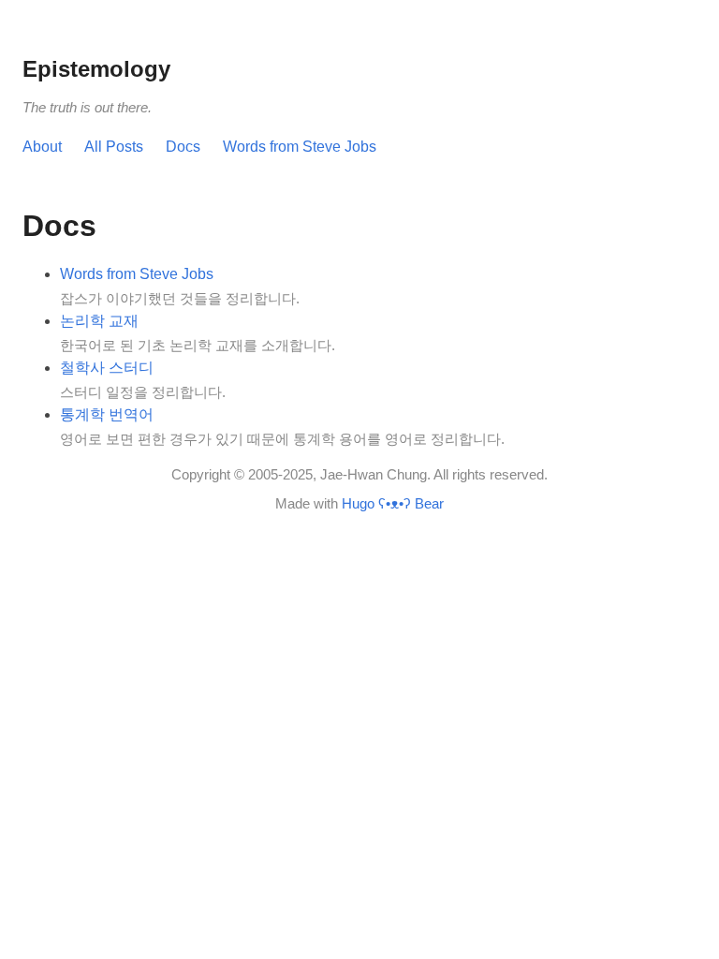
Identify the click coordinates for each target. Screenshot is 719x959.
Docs (183, 147)
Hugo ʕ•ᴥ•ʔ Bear (393, 503)
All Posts (113, 147)
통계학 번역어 (107, 414)
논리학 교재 (99, 321)
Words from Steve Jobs (299, 147)
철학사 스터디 (107, 368)
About (42, 147)
